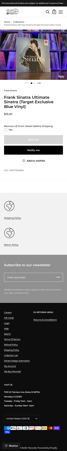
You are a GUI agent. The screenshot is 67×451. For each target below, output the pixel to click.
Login (7, 323)
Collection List (11, 355)
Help (6, 328)
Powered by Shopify (47, 448)
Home (7, 22)
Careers (8, 312)
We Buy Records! (12, 371)
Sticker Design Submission (17, 360)
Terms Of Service (12, 339)
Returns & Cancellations (45, 319)
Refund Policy (11, 344)
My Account (10, 366)
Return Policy (11, 244)
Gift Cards (9, 318)
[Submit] (58, 277)
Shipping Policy (12, 218)
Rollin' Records (29, 448)
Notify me (33, 150)
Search (7, 334)
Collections (18, 22)
